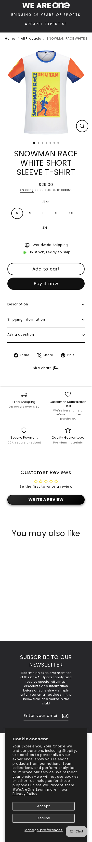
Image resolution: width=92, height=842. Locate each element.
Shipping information (26, 319)
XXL (71, 213)
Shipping (27, 190)
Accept (43, 806)
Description (17, 304)
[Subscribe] (64, 716)
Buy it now (46, 284)
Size (46, 202)
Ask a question (20, 334)
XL (56, 213)
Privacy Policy (25, 793)
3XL (45, 228)
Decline (43, 818)
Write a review (46, 499)
